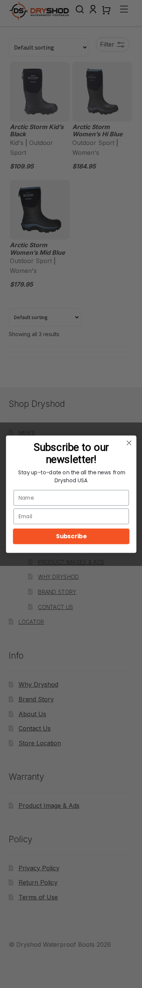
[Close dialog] (129, 443)
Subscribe (71, 536)
